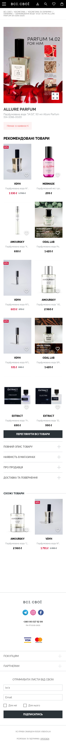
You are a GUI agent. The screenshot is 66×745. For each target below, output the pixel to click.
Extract (17, 416)
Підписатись (33, 714)
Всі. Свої (7, 12)
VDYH (17, 183)
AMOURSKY (17, 242)
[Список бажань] (54, 4)
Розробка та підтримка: (33, 739)
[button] (59, 65)
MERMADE (49, 183)
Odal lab (49, 242)
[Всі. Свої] (21, 4)
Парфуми (8, 14)
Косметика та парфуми (39, 12)
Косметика (19, 12)
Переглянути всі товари (33, 434)
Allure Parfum (20, 109)
